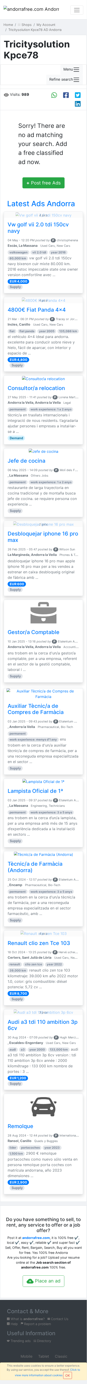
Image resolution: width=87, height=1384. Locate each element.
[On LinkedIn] (77, 103)
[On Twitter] (77, 95)
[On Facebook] (66, 95)
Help (14, 1324)
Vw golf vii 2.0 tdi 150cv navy (38, 227)
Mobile (25, 1356)
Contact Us (59, 1319)
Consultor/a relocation (36, 388)
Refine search (61, 79)
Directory (43, 1341)
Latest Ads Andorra (41, 203)
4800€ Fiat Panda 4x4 (37, 310)
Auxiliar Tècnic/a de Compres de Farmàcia (36, 709)
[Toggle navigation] (76, 10)
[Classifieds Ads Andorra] (31, 10)
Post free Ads (43, 183)
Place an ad (47, 1281)
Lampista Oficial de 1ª (35, 791)
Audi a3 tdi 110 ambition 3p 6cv (43, 1025)
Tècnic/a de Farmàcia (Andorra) (35, 867)
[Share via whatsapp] (54, 95)
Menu (68, 69)
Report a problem (37, 1324)
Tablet (43, 1356)
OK (67, 1375)
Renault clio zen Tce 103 (39, 943)
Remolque (20, 1126)
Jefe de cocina (26, 461)
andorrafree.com (36, 1238)
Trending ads (20, 1341)
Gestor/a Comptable (33, 632)
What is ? (27, 1319)
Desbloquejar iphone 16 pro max (43, 536)
